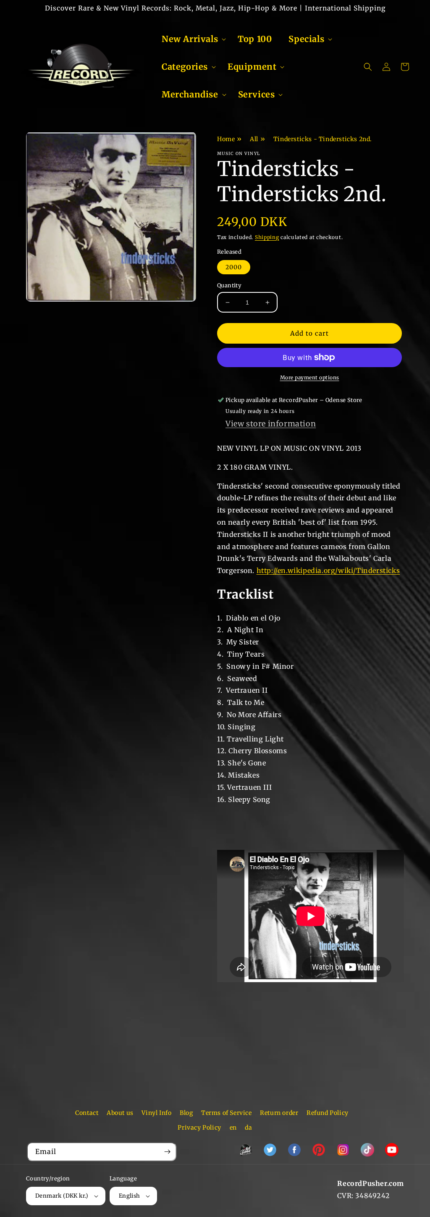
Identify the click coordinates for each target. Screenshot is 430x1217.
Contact (86, 1113)
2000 (233, 267)
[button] (191, 39)
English (129, 1195)
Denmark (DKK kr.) (62, 1195)
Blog (186, 1113)
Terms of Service (226, 1113)
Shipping (267, 237)
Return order (279, 1113)
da (248, 1127)
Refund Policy (328, 1113)
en (233, 1127)
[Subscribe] (167, 1151)
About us (120, 1113)
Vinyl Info (156, 1113)
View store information (270, 423)
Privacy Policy (199, 1127)
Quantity (229, 285)
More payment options (309, 377)
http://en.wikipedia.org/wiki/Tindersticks (328, 570)
